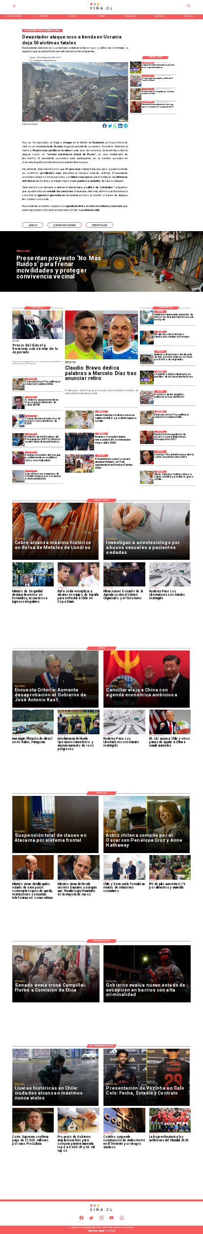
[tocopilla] (136, 94)
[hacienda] (136, 107)
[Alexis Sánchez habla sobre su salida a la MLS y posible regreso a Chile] (147, 477)
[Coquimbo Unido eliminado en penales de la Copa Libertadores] (136, 67)
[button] (32, 225)
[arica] (147, 357)
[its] (147, 317)
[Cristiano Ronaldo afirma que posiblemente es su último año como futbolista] (18, 457)
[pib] (18, 402)
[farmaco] (147, 337)
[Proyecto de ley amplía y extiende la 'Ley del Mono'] (136, 80)
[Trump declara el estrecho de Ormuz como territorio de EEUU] (18, 421)
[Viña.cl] (14, 7)
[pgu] (18, 439)
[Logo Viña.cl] (101, 9)
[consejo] (147, 457)
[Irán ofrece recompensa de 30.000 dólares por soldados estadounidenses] (18, 476)
